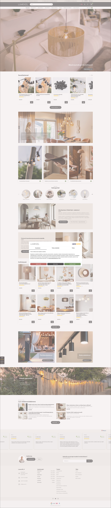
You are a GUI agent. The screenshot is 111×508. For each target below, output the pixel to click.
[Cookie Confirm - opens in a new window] (76, 244)
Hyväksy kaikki (72, 264)
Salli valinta (55, 264)
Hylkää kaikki (38, 264)
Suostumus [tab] (37, 248)
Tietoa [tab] (73, 248)
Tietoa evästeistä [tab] (55, 248)
